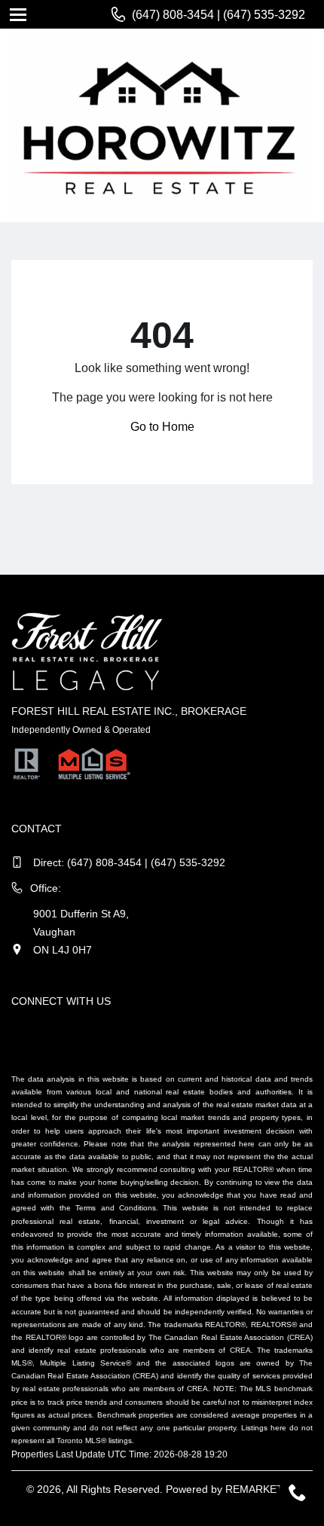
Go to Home (162, 426)
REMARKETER (261, 1489)
